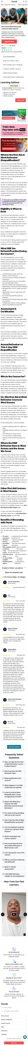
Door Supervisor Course (8, 4)
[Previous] (2, 914)
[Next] (25, 914)
